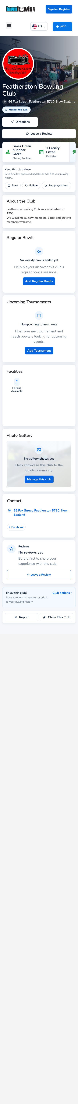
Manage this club (39, 479)
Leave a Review (39, 575)
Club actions (62, 593)
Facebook (16, 527)
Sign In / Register (59, 9)
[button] (9, 25)
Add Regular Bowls (39, 281)
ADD (62, 26)
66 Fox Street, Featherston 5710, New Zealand (41, 512)
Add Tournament (39, 351)
